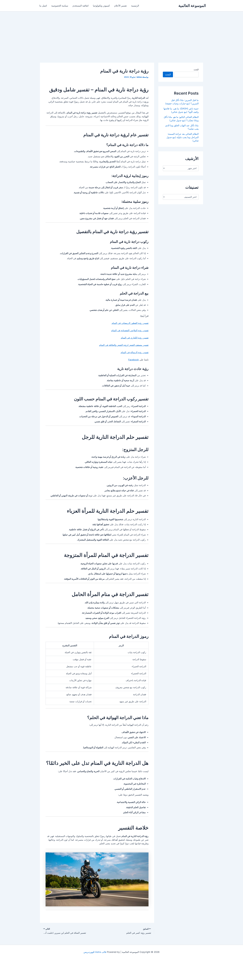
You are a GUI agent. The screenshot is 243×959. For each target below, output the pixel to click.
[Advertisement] (121, 32)
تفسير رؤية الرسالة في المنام (134, 352)
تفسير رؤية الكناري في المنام (134, 337)
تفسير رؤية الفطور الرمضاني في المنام (130, 323)
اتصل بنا (43, 5)
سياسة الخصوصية (59, 5)
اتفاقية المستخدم (80, 5)
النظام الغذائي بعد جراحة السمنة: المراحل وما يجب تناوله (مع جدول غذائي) (182, 137)
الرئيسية (135, 5)
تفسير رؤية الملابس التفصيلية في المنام (129, 330)
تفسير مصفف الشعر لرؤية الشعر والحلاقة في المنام (123, 345)
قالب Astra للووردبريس (95, 952)
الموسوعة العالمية (192, 5)
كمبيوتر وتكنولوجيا (101, 5)
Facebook (133, 359)
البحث (196, 69)
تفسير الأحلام (120, 5)
